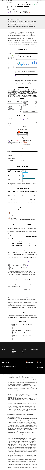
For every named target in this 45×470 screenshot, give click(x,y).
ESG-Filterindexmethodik (33, 459)
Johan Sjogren (13, 212)
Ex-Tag (8, 63)
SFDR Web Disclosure (31, 4)
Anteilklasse (9, 191)
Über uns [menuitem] (14, 2)
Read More (13, 215)
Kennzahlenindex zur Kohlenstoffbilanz (15, 459)
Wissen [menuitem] (33, 2)
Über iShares (3, 349)
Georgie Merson (13, 217)
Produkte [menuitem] (17, 2)
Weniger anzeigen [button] (34, 46)
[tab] (11, 55)
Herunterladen (36, 4)
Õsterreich (41, 0)
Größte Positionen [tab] (10, 151)
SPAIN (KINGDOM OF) (10, 155)
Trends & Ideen (23, 352)
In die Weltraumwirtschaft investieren (34, 349)
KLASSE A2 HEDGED (10, 199)
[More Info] (15, 75)
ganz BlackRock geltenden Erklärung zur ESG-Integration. (16, 317)
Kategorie (9, 171)
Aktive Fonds (13, 349)
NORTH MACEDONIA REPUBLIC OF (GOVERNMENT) (26, 155)
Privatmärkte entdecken (24, 349)
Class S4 (9, 195)
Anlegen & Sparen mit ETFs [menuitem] (28, 2)
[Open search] (37, 2)
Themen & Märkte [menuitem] (22, 2)
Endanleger (38, 0)
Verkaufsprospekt (26, 4)
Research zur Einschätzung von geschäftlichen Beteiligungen (25, 459)
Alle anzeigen (13, 352)
